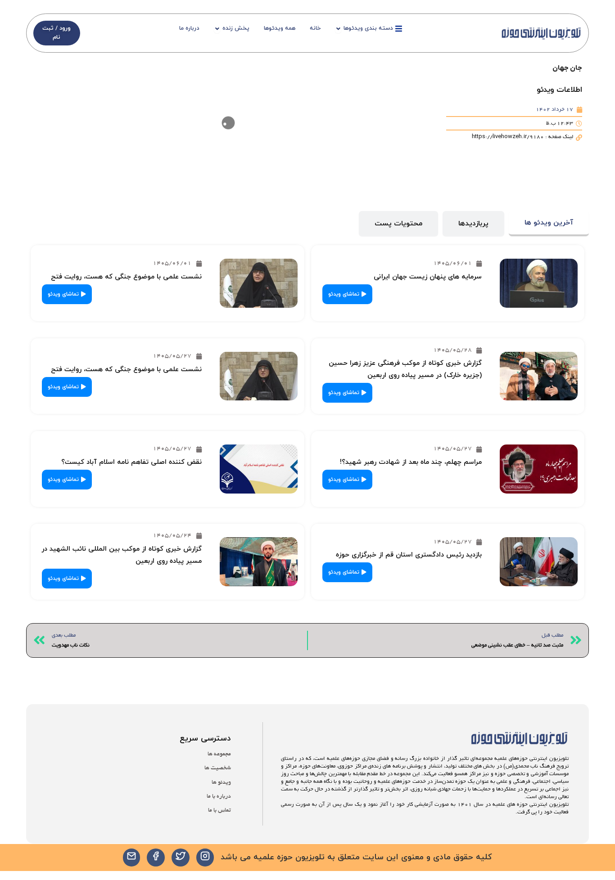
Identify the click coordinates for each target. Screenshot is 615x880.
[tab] (549, 224)
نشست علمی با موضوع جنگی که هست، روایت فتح (126, 277)
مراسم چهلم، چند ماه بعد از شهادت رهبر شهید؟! (411, 462)
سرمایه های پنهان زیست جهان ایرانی (428, 277)
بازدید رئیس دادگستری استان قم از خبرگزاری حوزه (409, 555)
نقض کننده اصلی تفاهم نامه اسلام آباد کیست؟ (131, 462)
